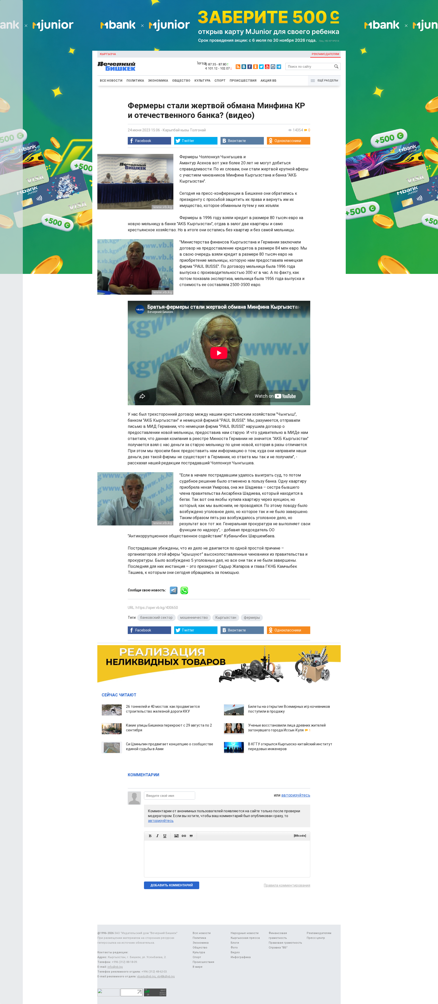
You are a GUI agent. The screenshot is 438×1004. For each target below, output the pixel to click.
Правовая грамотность (285, 942)
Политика (135, 80)
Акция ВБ (268, 80)
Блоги (235, 942)
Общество (181, 80)
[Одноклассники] (255, 66)
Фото (234, 947)
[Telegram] (279, 66)
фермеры (252, 617)
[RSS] (238, 66)
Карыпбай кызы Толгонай (184, 130)
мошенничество (194, 617)
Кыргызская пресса (245, 938)
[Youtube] (267, 66)
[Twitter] (261, 66)
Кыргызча (108, 54)
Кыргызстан (225, 617)
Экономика (158, 80)
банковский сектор (156, 617)
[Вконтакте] (244, 66)
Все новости (111, 80)
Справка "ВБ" (278, 947)
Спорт (220, 80)
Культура (202, 80)
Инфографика (241, 957)
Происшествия (243, 80)
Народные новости (245, 933)
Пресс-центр (316, 938)
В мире (198, 966)
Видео (235, 952)
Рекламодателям (325, 54)
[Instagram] (273, 66)
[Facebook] (249, 66)
